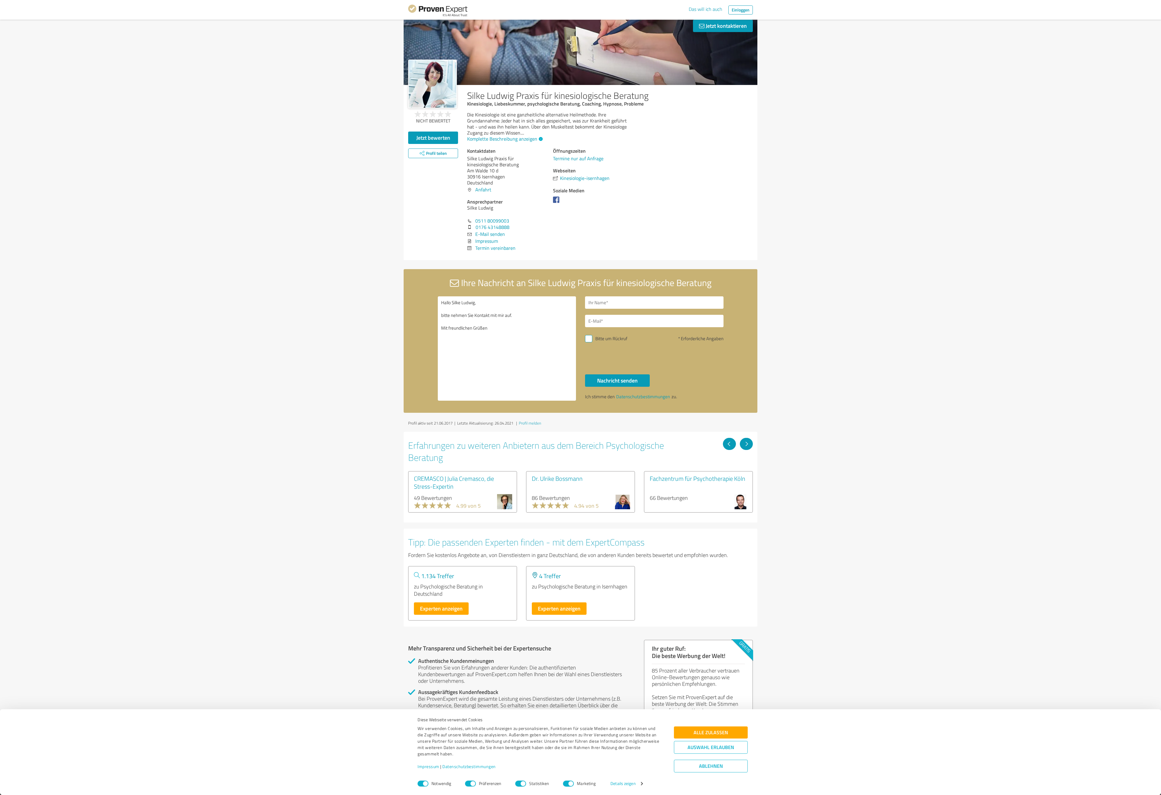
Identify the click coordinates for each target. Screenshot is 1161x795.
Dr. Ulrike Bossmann (557, 478)
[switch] (470, 783)
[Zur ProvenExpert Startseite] (437, 11)
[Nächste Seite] (746, 444)
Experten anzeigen (441, 608)
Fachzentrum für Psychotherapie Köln (697, 478)
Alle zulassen (711, 732)
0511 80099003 (492, 220)
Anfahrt (483, 189)
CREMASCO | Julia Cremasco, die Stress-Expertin (454, 482)
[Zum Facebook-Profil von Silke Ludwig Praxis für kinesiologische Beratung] (557, 202)
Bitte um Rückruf (611, 338)
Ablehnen (711, 766)
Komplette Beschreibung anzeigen (502, 138)
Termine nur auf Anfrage (578, 158)
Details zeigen (623, 784)
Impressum (428, 767)
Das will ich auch (705, 9)
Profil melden (530, 423)
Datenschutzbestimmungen (469, 767)
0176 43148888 (492, 227)
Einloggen (741, 10)
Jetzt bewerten (433, 138)
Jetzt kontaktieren (725, 26)
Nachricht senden (617, 380)
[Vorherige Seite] (729, 444)
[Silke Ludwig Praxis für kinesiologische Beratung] (432, 84)
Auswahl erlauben (711, 747)
